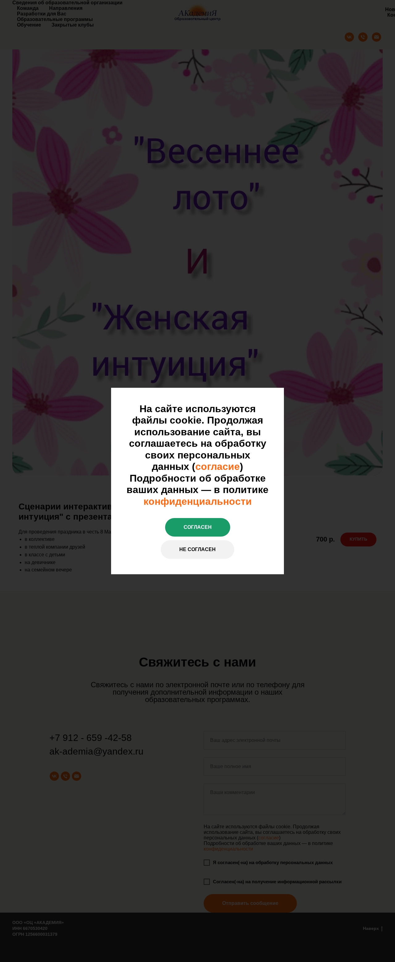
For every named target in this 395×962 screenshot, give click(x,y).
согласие (217, 466)
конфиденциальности (197, 501)
